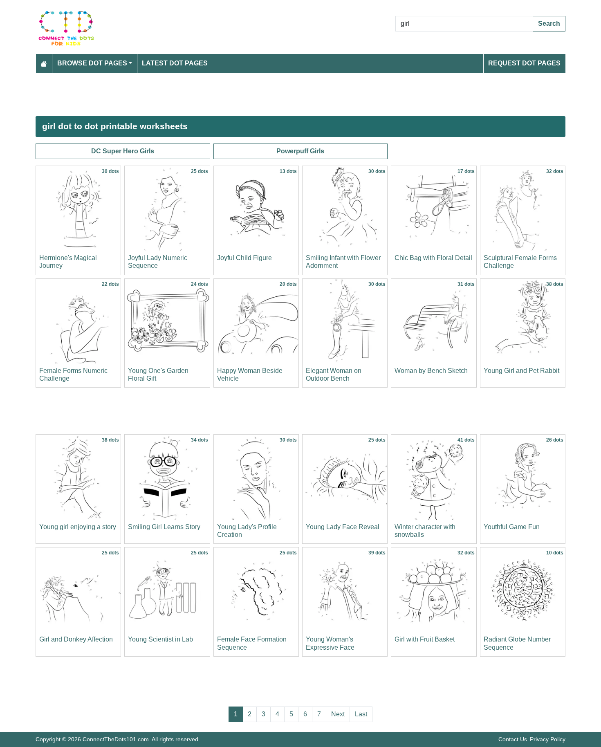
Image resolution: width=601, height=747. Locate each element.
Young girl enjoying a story (77, 526)
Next (338, 714)
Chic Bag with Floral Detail (433, 257)
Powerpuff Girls (300, 151)
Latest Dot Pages (175, 63)
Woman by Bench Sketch (431, 370)
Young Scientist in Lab (160, 639)
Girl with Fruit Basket (425, 639)
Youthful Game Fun (512, 526)
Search (549, 23)
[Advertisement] (281, 94)
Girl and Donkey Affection (76, 639)
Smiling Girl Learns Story (164, 526)
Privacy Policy (547, 739)
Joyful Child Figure (244, 257)
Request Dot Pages (524, 63)
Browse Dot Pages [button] (92, 63)
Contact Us (512, 739)
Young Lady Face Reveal (342, 526)
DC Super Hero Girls (122, 151)
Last (361, 714)
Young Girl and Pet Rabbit (521, 370)
